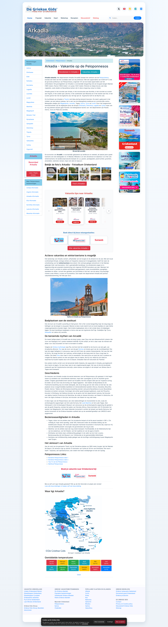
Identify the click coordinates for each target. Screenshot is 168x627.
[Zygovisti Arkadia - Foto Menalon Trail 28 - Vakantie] (51, 170)
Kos (86, 597)
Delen (79, 575)
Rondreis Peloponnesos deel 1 (58, 457)
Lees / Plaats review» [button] (33, 174)
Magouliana (30, 102)
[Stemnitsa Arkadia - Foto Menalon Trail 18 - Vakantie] (95, 177)
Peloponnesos (60, 61)
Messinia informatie (33, 213)
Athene (87, 591)
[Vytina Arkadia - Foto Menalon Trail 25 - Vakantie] (84, 170)
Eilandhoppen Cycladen (32, 595)
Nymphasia (30, 119)
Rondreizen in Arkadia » (69, 72)
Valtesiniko (30, 141)
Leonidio (72, 103)
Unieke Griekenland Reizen (33, 591)
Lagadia (96, 105)
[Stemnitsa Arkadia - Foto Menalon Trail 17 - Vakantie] (106, 177)
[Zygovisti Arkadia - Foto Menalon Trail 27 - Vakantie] (62, 170)
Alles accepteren (120, 621)
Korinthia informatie (33, 205)
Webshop (64, 18)
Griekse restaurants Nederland (126, 591)
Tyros (87, 103)
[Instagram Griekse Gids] (130, 9)
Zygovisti (30, 149)
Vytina (103, 105)
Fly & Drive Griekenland (32, 599)
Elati (28, 76)
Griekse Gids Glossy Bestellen (34, 608)
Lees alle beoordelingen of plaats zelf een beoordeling (63, 486)
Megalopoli (30, 111)
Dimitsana (82, 105)
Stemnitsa (89, 105)
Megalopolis (64, 103)
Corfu (87, 593)
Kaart (56, 18)
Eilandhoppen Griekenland (32, 593)
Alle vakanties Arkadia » (79, 248)
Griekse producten (122, 595)
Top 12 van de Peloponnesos (57, 462)
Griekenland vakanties (31, 597)
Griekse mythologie (59, 347)
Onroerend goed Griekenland (125, 593)
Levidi (94, 103)
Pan (60, 349)
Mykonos (88, 599)
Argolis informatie (32, 192)
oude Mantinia (86, 403)
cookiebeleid (85, 623)
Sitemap (118, 608)
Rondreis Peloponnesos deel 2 (58, 460)
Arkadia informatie (33, 196)
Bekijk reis (60, 221)
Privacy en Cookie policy (124, 604)
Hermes (81, 349)
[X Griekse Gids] (118, 9)
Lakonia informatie (33, 209)
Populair (39, 18)
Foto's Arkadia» (79, 184)
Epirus (57, 606)
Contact (118, 602)
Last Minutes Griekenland (32, 602)
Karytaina (30, 85)
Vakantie (47, 18)
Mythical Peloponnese (55, 464)
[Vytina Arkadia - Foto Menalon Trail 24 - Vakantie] (95, 170)
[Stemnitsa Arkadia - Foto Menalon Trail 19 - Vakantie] (84, 177)
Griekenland (50, 61)
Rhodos (87, 604)
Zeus (58, 355)
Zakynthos (88, 608)
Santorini (88, 602)
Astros (82, 103)
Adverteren (27, 610)
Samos (87, 606)
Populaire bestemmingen (63, 593)
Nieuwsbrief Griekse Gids (124, 606)
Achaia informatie (32, 188)
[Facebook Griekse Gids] (135, 9)
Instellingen (110, 621)
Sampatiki (48, 332)
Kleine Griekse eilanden (62, 597)
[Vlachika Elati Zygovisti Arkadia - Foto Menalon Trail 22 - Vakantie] (51, 177)
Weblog (96, 18)
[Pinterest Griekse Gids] (141, 9)
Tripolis (66, 99)
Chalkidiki (58, 608)
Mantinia (29, 106)
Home (29, 18)
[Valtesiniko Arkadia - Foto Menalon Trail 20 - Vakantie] (73, 177)
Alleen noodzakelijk (99, 621)
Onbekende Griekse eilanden (64, 595)
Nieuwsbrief (85, 18)
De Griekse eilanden (61, 591)
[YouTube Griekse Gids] (124, 9)
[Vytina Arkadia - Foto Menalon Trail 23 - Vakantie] (106, 170)
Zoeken (137, 18)
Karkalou (29, 81)
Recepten (74, 18)
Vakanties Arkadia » (90, 72)
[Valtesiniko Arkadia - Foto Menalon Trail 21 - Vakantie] (62, 177)
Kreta (87, 595)
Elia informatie (31, 200)
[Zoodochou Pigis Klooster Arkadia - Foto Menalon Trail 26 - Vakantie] (73, 170)
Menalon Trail (31, 115)
